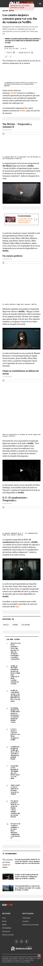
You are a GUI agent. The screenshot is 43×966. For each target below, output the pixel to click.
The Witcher (26, 624)
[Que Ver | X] (16, 941)
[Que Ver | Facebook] (26, 941)
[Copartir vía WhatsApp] (6, 56)
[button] (40, 3)
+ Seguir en (9, 52)
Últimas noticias (8, 935)
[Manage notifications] (39, 955)
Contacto (25, 921)
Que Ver (5, 10)
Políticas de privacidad (30, 925)
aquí (17, 607)
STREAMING (6, 928)
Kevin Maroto (9, 46)
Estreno (15, 624)
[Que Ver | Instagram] (21, 941)
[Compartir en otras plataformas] (10, 56)
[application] (21, 193)
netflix (11, 10)
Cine (4, 918)
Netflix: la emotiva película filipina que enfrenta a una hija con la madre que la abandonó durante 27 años (22, 40)
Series (4, 921)
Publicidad (26, 918)
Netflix (14, 93)
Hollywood (6, 931)
